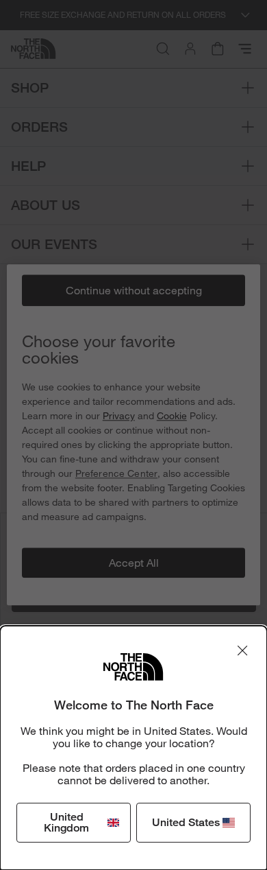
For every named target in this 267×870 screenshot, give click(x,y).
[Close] (242, 650)
